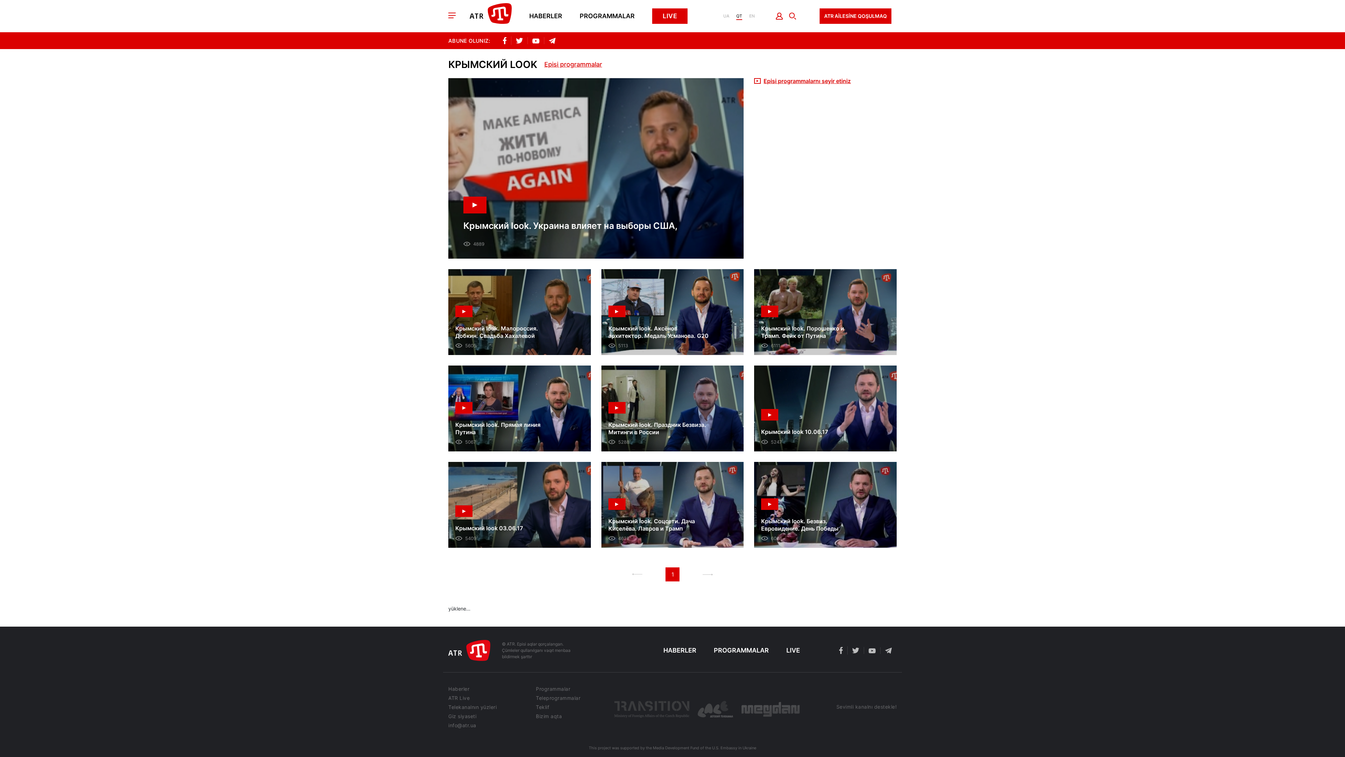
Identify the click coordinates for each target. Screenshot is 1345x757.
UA (726, 16)
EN (752, 16)
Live (670, 16)
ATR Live (459, 698)
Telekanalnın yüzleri (472, 707)
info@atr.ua (462, 725)
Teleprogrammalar (558, 698)
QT (739, 16)
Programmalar (607, 16)
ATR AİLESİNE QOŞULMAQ (855, 16)
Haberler (545, 16)
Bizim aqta (549, 716)
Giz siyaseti (462, 716)
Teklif (542, 707)
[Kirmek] (779, 16)
